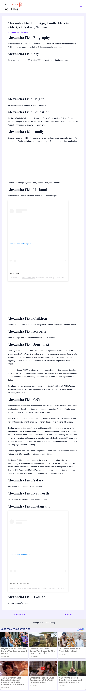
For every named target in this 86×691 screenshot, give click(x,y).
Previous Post (18, 614)
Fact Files (10, 9)
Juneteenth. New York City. (19, 584)
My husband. (14, 273)
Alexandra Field (27, 278)
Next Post (69, 614)
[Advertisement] (43, 80)
